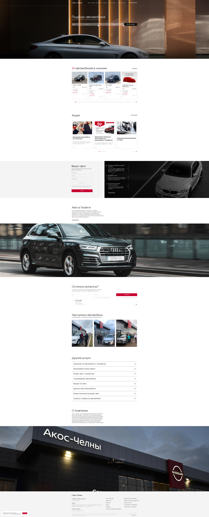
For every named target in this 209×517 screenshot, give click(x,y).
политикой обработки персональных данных (129, 297)
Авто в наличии (91, 2)
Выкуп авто (99, 2)
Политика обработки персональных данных (93, 514)
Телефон (96, 294)
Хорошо (24, 513)
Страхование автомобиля (130, 504)
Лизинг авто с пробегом (130, 506)
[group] (79, 85)
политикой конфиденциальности (105, 297)
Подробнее (111, 192)
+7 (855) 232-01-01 (133, 2)
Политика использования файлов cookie (110, 514)
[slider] (98, 25)
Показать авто (130, 24)
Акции (109, 2)
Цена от (100, 23)
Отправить (126, 294)
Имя (73, 294)
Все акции (134, 115)
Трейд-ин (105, 2)
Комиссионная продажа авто (131, 500)
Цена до (113, 23)
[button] (136, 102)
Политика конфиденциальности (78, 514)
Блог (124, 2)
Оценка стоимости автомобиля (113, 509)
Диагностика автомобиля (130, 498)
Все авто (134, 68)
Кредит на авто (128, 502)
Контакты (120, 2)
